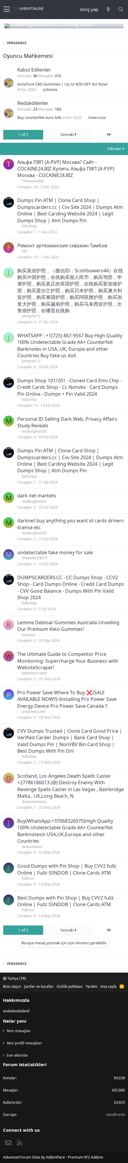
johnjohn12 (31, 316)
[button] (6, 9)
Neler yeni (14, 1021)
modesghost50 (34, 431)
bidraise (28, 634)
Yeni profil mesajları (24, 1043)
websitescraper (34, 673)
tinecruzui (97, 117)
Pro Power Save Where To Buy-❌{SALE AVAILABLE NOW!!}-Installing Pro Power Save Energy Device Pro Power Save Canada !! (67, 699)
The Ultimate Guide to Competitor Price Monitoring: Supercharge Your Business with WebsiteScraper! (67, 661)
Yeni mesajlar (18, 1031)
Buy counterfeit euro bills (39, 117)
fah (24, 251)
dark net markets (36, 495)
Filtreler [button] (114, 148)
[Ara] (120, 9)
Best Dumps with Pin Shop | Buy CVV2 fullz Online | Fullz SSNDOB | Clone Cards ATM (65, 901)
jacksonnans (32, 846)
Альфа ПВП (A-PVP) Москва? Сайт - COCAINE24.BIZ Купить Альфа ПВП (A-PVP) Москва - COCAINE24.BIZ (65, 169)
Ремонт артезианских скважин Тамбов (62, 245)
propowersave (34, 711)
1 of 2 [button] (23, 134)
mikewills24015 (34, 557)
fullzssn (28, 878)
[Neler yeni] (108, 9)
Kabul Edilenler (34, 69)
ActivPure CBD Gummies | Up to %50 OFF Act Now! (62, 84)
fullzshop (29, 226)
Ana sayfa (108, 986)
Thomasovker (33, 181)
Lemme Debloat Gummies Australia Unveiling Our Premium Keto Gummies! (68, 625)
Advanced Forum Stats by (53, 1157)
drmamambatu (34, 801)
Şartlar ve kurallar (39, 986)
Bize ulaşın (12, 986)
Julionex (50, 89)
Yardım (91, 986)
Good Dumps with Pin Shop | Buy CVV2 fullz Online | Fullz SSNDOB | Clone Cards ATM (66, 869)
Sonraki (67, 134)
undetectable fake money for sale (55, 552)
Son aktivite (17, 1055)
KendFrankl (116, 1114)
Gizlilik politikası (70, 986)
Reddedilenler (33, 103)
